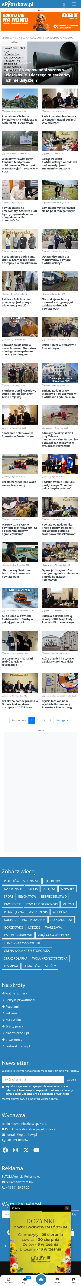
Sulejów (49, 889)
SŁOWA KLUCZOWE (31, 37)
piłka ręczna (14, 912)
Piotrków (52, 881)
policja (32, 889)
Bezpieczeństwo (54, 896)
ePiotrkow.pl (10, 37)
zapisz (71, 1079)
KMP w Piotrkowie (18, 935)
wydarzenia (38, 912)
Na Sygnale (13, 889)
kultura (10, 920)
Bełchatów (27, 896)
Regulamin (13, 1006)
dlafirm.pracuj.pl (17, 1033)
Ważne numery (16, 993)
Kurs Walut (13, 1020)
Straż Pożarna (15, 958)
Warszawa (53, 927)
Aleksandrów (61, 920)
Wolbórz (60, 912)
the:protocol (14, 1039)
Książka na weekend (53, 935)
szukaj (71, 1214)
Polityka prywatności (20, 1000)
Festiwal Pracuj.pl (17, 1046)
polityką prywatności (56, 1093)
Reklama (11, 1013)
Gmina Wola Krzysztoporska (27, 951)
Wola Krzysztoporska (49, 958)
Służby (50, 966)
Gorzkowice (13, 927)
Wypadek (67, 889)
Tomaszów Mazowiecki (22, 943)
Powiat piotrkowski (42, 904)
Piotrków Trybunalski (22, 881)
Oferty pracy (14, 1026)
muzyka (69, 904)
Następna (62, 720)
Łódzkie (34, 927)
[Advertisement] (40, 791)
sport (8, 896)
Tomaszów (31, 966)
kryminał (11, 966)
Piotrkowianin (34, 920)
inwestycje (12, 904)
